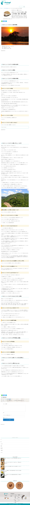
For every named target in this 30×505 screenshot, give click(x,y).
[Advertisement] (7, 56)
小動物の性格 (4, 397)
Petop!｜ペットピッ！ (14, 503)
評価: (4, 417)
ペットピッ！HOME (3, 8)
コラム (1, 452)
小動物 (7, 8)
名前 (3, 412)
